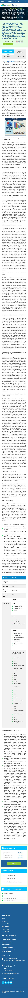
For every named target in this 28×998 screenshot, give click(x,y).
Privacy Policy (5, 929)
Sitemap (17, 1)
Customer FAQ (5, 924)
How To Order (5, 926)
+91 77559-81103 (10, 879)
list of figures (20, 56)
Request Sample (8, 44)
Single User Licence (9, 852)
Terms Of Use (5, 931)
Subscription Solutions (7, 947)
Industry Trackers (6, 944)
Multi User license (8, 855)
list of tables (8, 56)
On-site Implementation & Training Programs (8, 950)
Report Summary (8, 51)
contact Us (11, 1)
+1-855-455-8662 (10, 875)
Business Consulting (7, 942)
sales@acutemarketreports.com (14, 882)
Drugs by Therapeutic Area (16, 8)
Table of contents (20, 52)
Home (7, 8)
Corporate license (8, 857)
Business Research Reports (9, 939)
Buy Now (14, 863)
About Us (3, 1)
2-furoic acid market (9, 61)
